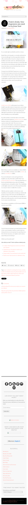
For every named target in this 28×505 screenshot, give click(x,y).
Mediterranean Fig (19, 119)
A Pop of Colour (12, 500)
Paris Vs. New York (7, 471)
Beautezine (5, 451)
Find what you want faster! (9, 490)
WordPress (5, 501)
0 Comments (6, 283)
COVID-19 (3, 271)
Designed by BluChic (12, 501)
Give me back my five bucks (9, 464)
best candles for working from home (12, 270)
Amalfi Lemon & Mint (6, 105)
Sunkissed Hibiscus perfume (8, 180)
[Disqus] (14, 315)
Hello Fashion (6, 466)
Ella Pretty (5, 462)
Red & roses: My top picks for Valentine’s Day (14, 255)
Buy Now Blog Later (7, 456)
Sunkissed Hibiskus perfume (13, 275)
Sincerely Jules (6, 475)
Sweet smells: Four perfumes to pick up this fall (14, 253)
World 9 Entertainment (8, 480)
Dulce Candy (6, 460)
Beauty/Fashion (10, 28)
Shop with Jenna (7, 473)
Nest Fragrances (15, 273)
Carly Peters (6, 458)
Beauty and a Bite (7, 453)
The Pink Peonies (7, 477)
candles (22, 171)
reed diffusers (8, 173)
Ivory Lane (5, 469)
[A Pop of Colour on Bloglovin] (14, 441)
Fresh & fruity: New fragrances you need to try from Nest (16, 24)
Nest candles (7, 273)
